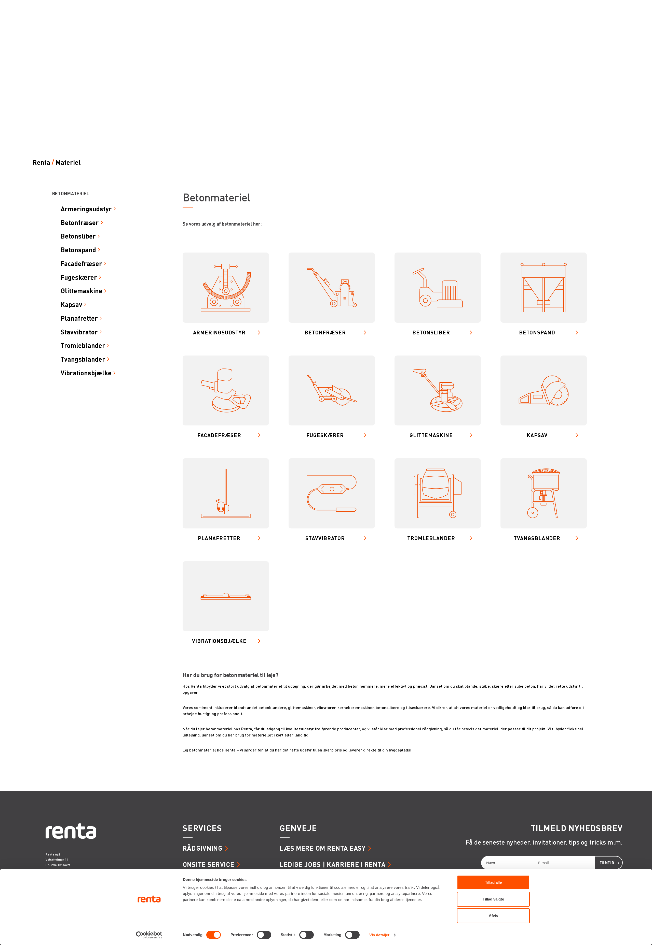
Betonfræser (80, 222)
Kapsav (71, 304)
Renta (41, 162)
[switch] (264, 935)
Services (202, 828)
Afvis (493, 915)
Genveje (298, 828)
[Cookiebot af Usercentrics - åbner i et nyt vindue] (149, 935)
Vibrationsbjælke (86, 372)
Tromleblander (83, 345)
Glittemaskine (81, 290)
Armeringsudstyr (86, 208)
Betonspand (78, 249)
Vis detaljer (379, 935)
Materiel (68, 162)
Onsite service (208, 864)
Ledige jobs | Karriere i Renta (332, 864)
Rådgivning (203, 848)
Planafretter (79, 318)
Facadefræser (81, 263)
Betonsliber (78, 236)
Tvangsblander (83, 359)
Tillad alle (493, 882)
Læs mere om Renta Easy (322, 848)
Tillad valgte (493, 899)
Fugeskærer (79, 277)
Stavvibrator (79, 331)
